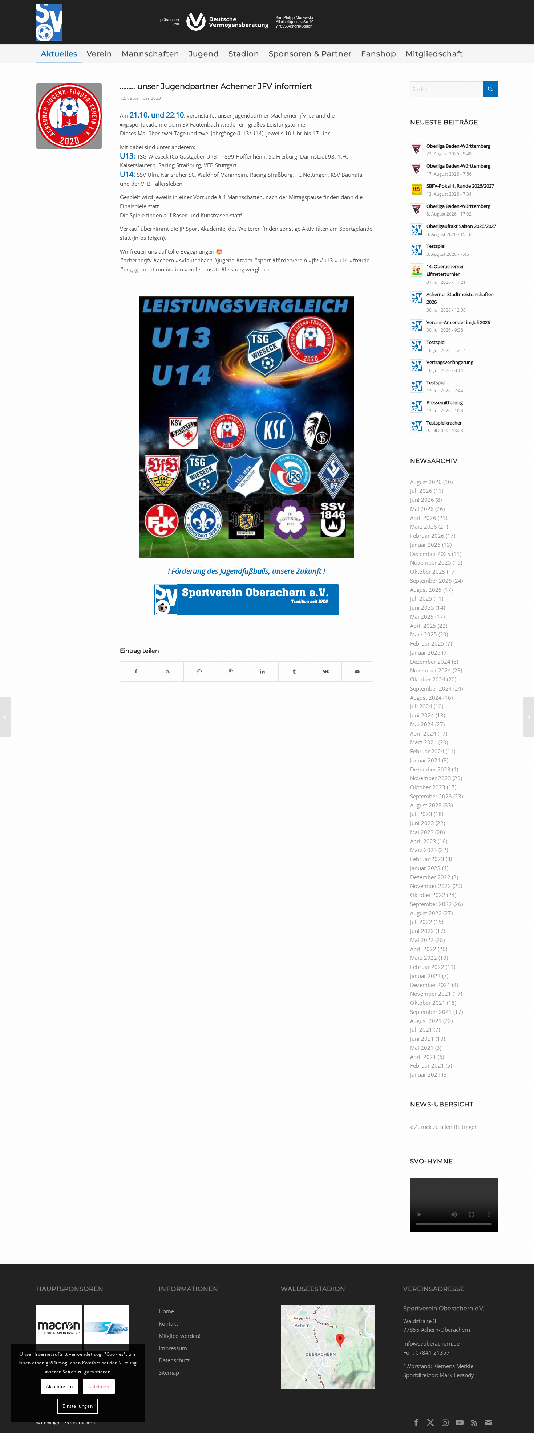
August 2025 (426, 589)
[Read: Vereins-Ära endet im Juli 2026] (416, 325)
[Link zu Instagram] (445, 1422)
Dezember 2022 (430, 877)
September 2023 (431, 796)
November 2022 (430, 885)
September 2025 (431, 580)
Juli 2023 (421, 814)
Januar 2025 (425, 652)
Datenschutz (174, 1360)
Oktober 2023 (427, 787)
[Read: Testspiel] (416, 249)
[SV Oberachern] (49, 22)
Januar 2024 (425, 760)
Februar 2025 (427, 643)
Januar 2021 (425, 1074)
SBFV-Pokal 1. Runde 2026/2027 (460, 186)
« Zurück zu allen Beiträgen (444, 1126)
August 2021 (426, 1020)
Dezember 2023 (430, 769)
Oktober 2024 (427, 679)
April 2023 (423, 841)
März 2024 (423, 742)
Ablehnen (98, 1386)
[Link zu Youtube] (459, 1422)
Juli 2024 (421, 706)
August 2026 (426, 482)
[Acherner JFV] (69, 116)
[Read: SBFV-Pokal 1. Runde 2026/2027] (416, 189)
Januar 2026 (425, 544)
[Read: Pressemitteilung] (416, 406)
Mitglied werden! (180, 1335)
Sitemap (169, 1372)
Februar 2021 (427, 1065)
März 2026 (423, 526)
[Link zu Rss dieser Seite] (474, 1422)
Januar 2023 (425, 868)
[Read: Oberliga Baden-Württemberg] (416, 149)
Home (166, 1311)
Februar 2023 (427, 859)
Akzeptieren (59, 1386)
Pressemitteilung (444, 402)
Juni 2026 (422, 499)
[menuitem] (59, 54)
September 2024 (431, 688)
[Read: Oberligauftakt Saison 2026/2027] (416, 229)
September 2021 (431, 1011)
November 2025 (430, 562)
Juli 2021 (421, 1029)
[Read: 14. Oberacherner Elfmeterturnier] (416, 270)
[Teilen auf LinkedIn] (262, 671)
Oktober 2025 (427, 571)
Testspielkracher (444, 422)
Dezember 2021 (430, 984)
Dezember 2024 (430, 661)
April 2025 (423, 625)
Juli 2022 (421, 921)
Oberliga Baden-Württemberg (458, 146)
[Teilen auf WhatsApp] (199, 671)
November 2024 (430, 670)
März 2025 (423, 634)
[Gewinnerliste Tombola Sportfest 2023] (528, 717)
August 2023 (426, 805)
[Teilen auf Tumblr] (294, 671)
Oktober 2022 (427, 894)
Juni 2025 (422, 607)
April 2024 (423, 733)
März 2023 (423, 849)
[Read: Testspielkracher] (416, 426)
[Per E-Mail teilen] (357, 671)
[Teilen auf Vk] (325, 671)
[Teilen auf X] (167, 671)
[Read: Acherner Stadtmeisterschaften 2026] (416, 297)
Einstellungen (77, 1406)
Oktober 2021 (427, 1002)
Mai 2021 (422, 1047)
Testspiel (435, 246)
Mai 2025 (422, 616)
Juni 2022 (422, 930)
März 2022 (423, 957)
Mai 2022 (422, 939)
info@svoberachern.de (431, 1343)
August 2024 (426, 697)
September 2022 (431, 904)
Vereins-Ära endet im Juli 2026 (458, 322)
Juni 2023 (422, 823)
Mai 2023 (422, 832)
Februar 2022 (427, 966)
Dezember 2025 (430, 553)
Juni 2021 (422, 1038)
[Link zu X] (430, 1422)
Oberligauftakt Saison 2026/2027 (461, 226)
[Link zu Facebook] (415, 1422)
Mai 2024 (422, 724)
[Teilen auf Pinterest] (231, 671)
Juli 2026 (421, 490)
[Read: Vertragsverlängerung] (416, 365)
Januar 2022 (425, 975)
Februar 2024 (427, 751)
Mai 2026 (422, 508)
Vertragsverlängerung (449, 362)
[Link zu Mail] (488, 1422)
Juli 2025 (421, 598)
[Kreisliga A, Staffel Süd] (5, 717)
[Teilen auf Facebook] (136, 671)
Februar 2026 (427, 535)
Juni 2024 (422, 715)
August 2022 (426, 913)
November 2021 (430, 993)
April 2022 (423, 949)
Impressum (173, 1348)
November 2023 (430, 778)
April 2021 (423, 1056)
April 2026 (423, 517)
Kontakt (168, 1323)
